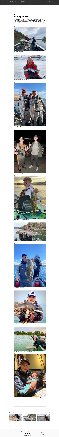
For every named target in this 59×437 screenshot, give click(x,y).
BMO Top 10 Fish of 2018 (43, 422)
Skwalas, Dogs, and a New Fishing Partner (15, 423)
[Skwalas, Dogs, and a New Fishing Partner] (15, 417)
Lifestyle (36, 8)
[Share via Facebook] (14, 405)
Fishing (15, 8)
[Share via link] (20, 405)
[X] (47, 1)
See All (49, 412)
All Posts (10, 8)
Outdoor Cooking (20, 8)
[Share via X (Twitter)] (16, 405)
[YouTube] (49, 1)
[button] (48, 8)
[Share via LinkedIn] (18, 405)
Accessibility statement (44, 430)
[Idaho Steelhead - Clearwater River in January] (29, 417)
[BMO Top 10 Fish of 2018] (43, 417)
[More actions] (45, 14)
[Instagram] (46, 1)
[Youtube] (29, 433)
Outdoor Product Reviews (29, 8)
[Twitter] (25, 433)
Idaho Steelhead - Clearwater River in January (28, 423)
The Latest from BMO (42, 8)
